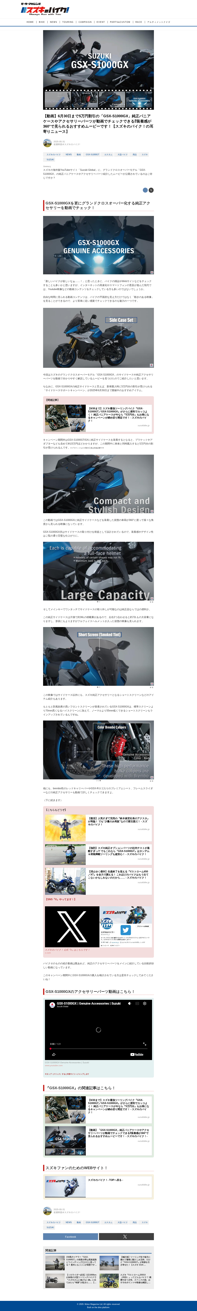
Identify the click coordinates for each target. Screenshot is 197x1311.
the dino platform (101, 1307)
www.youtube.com (54, 1065)
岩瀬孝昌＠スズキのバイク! (67, 144)
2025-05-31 (59, 141)
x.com (48, 953)
